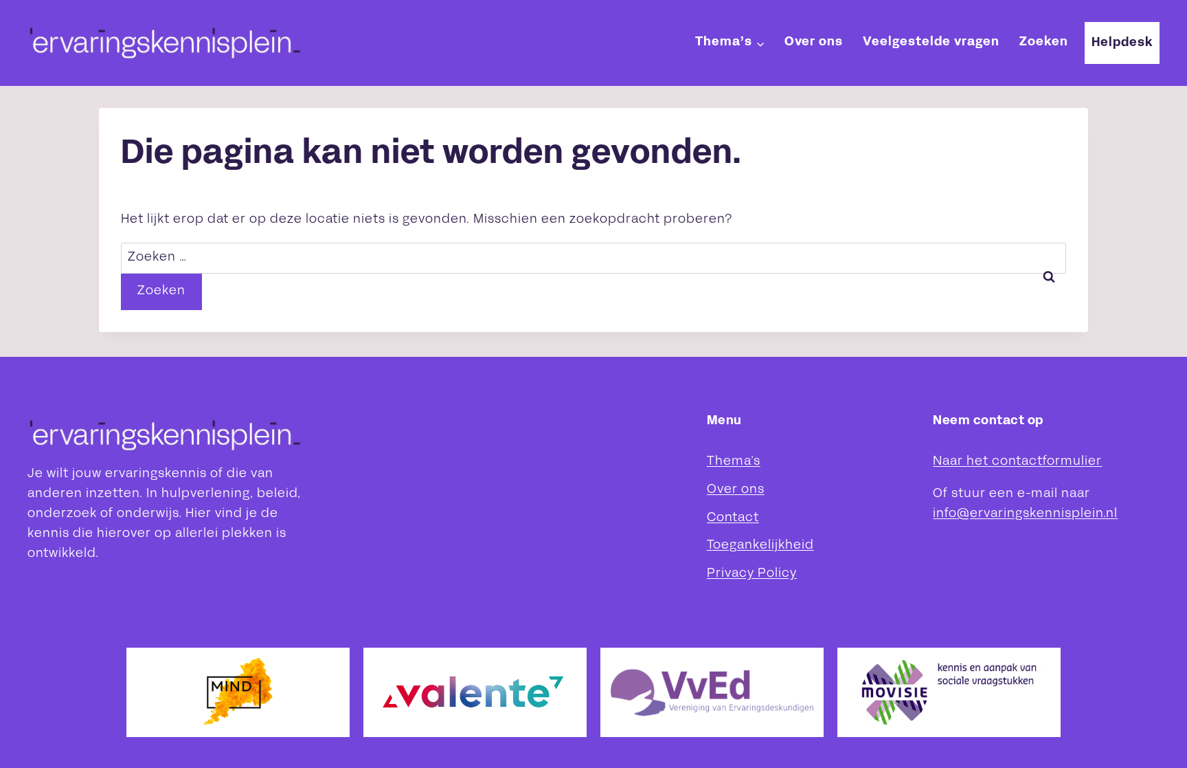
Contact (733, 518)
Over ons (813, 42)
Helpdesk (1122, 43)
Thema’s (733, 462)
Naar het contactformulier (1017, 462)
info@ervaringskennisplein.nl (1025, 514)
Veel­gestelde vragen (931, 42)
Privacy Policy (752, 574)
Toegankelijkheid (760, 545)
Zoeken (1043, 42)
